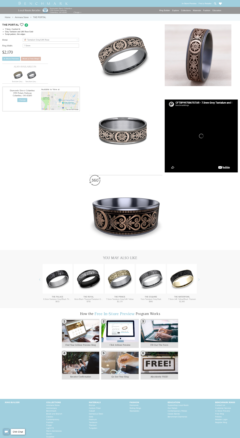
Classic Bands (174, 414)
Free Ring (219, 414)
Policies (218, 417)
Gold (91, 417)
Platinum (93, 419)
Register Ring (221, 422)
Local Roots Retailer (29, 10)
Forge (49, 425)
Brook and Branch (54, 414)
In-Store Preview (11, 59)
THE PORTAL (39, 17)
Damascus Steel (96, 414)
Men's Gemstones (54, 431)
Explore (175, 10)
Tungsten (93, 428)
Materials (197, 10)
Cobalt (92, 411)
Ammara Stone (22, 17)
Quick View (57, 291)
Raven (49, 434)
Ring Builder (164, 10)
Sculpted (50, 437)
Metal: (5, 40)
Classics (49, 417)
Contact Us (220, 405)
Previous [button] (41, 280)
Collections (186, 10)
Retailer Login (221, 419)
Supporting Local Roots (178, 405)
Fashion (206, 10)
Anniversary (51, 408)
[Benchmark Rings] (43, 3)
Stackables (134, 411)
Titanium (93, 425)
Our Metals (172, 408)
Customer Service (223, 408)
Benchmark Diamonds (177, 417)
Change (76, 12)
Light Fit (50, 428)
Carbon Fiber (95, 408)
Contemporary (52, 419)
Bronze (92, 405)
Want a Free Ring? (30, 59)
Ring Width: (7, 45)
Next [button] (201, 280)
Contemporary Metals (177, 411)
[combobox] (51, 40)
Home (7, 17)
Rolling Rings (135, 408)
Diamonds (134, 405)
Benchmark (51, 411)
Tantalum (93, 422)
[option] (18, 76)
